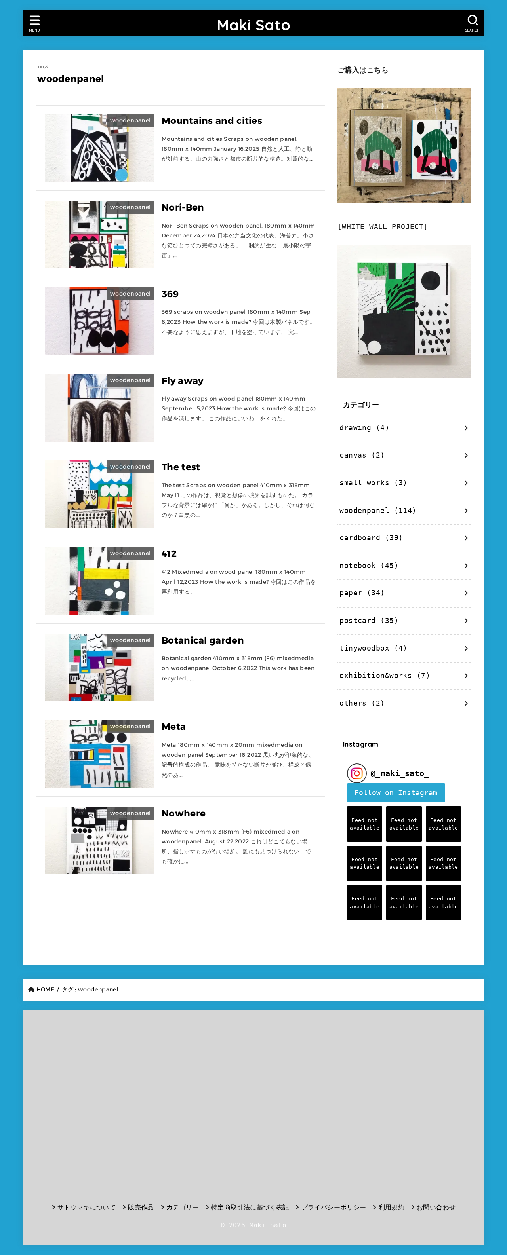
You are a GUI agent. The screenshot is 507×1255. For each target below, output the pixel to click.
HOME (45, 989)
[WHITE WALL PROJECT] (382, 227)
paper (362, 593)
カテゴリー (182, 1207)
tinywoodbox (373, 648)
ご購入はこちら (363, 70)
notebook (368, 566)
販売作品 (141, 1207)
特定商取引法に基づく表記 (250, 1207)
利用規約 (391, 1207)
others (362, 703)
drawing (364, 428)
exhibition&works (384, 676)
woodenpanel (377, 511)
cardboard (371, 538)
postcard (368, 621)
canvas (362, 455)
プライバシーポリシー (333, 1207)
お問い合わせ (436, 1207)
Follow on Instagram (396, 793)
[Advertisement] (105, 1104)
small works (373, 483)
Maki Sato (254, 24)
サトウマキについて (86, 1207)
